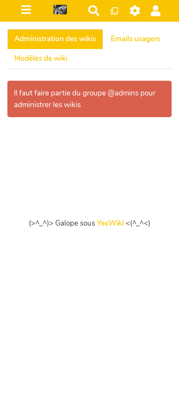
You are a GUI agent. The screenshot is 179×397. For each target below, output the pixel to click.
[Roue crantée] (135, 10)
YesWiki (110, 223)
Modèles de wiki (40, 58)
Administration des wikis (55, 39)
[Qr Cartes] (114, 10)
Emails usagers (135, 39)
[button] (155, 10)
